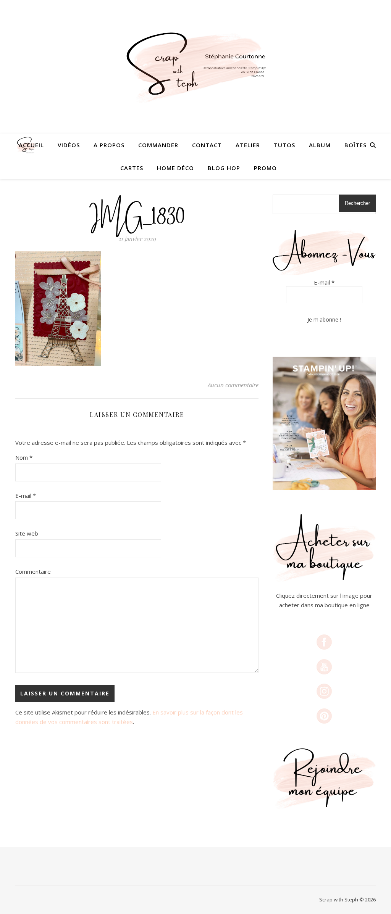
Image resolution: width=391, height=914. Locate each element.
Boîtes (355, 145)
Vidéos (69, 145)
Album (320, 145)
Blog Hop (224, 168)
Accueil (31, 145)
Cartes (131, 168)
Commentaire (33, 571)
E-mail (25, 495)
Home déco (175, 168)
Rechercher (357, 203)
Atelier (248, 145)
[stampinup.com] (324, 423)
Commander (158, 145)
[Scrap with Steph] (195, 67)
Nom (23, 457)
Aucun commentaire (233, 385)
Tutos (284, 145)
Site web (26, 533)
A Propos (109, 145)
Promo (265, 168)
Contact (207, 145)
